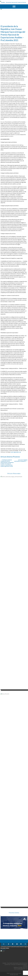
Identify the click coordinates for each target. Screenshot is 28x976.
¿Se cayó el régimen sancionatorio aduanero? (20, 460)
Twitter (8, 944)
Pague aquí (3, 949)
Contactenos (4, 944)
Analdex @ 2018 (14, 974)
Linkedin (21, 944)
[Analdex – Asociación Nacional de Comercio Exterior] (13, 2)
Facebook (12, 944)
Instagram (25, 944)
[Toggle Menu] (14, 6)
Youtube (17, 944)
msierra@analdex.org (16, 452)
